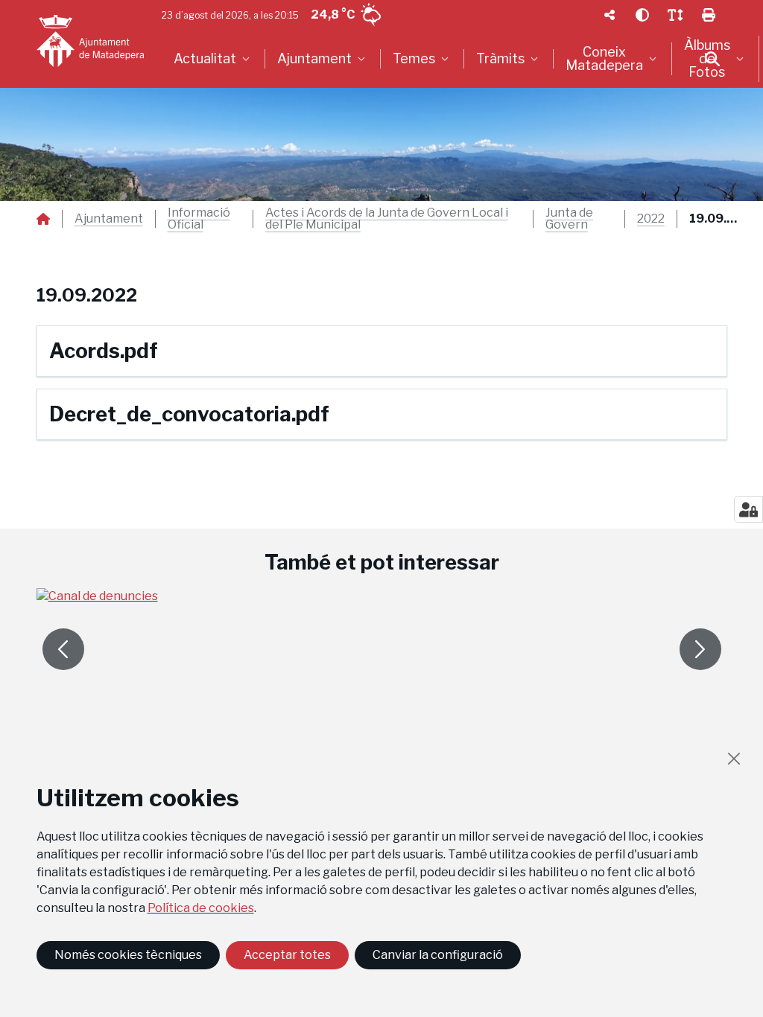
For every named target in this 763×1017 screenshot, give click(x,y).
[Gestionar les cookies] (748, 509)
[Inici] (90, 41)
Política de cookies (201, 908)
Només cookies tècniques (128, 955)
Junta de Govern (569, 219)
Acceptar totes (287, 955)
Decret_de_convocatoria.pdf (189, 414)
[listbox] (213, 58)
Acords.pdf (103, 351)
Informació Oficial (199, 219)
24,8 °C (333, 14)
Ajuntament (109, 219)
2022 (651, 219)
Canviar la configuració (438, 955)
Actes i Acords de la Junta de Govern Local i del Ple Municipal (386, 219)
